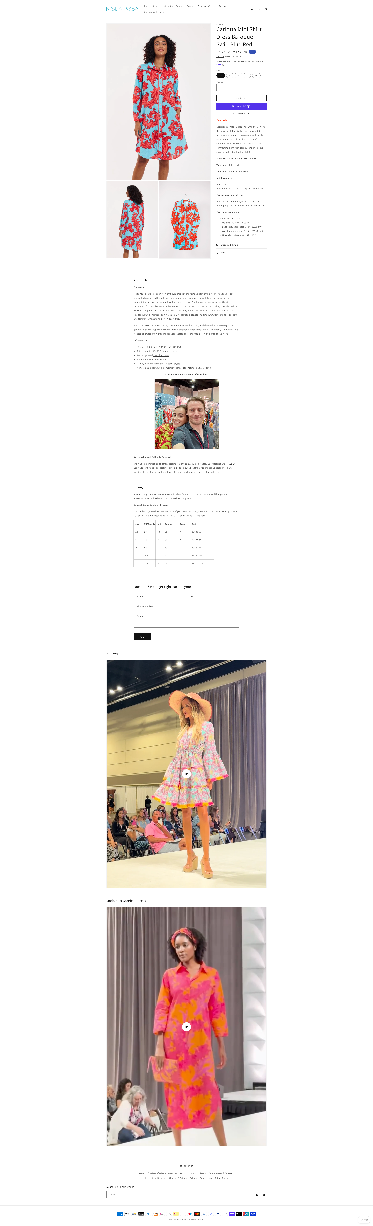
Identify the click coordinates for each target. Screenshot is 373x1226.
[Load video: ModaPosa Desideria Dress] (186, 774)
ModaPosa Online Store (182, 1219)
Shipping (220, 56)
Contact (183, 1173)
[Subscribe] (155, 1194)
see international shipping (197, 367)
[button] (157, 6)
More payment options (241, 113)
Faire (155, 346)
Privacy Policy (221, 1178)
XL (256, 75)
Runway (193, 1173)
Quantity (220, 82)
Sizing (203, 1173)
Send (142, 636)
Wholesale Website (157, 1173)
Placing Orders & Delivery (220, 1173)
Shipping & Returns (178, 1178)
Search (142, 1173)
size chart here (161, 355)
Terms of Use (206, 1178)
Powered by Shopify (198, 1219)
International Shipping (156, 1178)
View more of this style (228, 165)
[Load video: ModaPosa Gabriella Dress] (186, 1026)
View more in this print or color (232, 171)
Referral (194, 1178)
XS (220, 75)
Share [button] (222, 252)
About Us (172, 1173)
